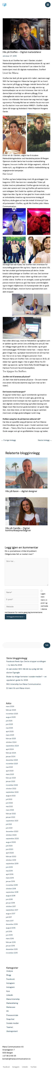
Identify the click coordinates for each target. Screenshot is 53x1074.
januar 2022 (10, 817)
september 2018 (12, 892)
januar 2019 (10, 881)
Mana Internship (13, 999)
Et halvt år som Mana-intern (18, 688)
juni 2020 (9, 849)
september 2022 (12, 792)
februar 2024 (11, 753)
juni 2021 (9, 828)
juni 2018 (9, 899)
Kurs (8, 991)
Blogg (8, 975)
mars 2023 (10, 774)
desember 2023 (12, 760)
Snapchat (10, 1019)
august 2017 (10, 914)
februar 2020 (11, 856)
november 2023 (12, 764)
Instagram (10, 983)
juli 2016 (9, 931)
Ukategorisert (12, 1031)
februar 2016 (11, 942)
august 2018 (10, 896)
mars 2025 (10, 735)
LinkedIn (9, 995)
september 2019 (12, 864)
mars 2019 (10, 878)
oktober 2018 (11, 889)
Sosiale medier (12, 1023)
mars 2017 (10, 921)
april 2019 (9, 874)
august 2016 (10, 928)
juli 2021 (9, 824)
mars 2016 (10, 939)
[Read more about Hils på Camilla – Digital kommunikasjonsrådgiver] (26, 511)
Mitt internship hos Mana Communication (23, 684)
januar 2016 (10, 946)
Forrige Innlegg (8, 440)
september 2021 (12, 821)
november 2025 (12, 714)
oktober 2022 (11, 789)
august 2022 (11, 796)
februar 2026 (11, 710)
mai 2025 (9, 728)
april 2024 (10, 749)
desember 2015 (12, 949)
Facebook (10, 979)
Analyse (9, 971)
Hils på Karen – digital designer (21, 491)
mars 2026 (10, 706)
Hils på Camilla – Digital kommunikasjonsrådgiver (18, 529)
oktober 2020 (11, 835)
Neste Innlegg (45, 440)
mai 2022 (9, 806)
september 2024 (12, 746)
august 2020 (11, 842)
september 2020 (12, 839)
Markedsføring (12, 1003)
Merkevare (10, 1007)
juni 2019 (9, 867)
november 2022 (12, 785)
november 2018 (12, 885)
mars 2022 (10, 810)
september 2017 (12, 910)
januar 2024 (10, 756)
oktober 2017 (11, 906)
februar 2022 (11, 814)
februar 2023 (11, 778)
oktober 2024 (11, 742)
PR (7, 1011)
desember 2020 (12, 831)
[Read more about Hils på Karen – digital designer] (26, 473)
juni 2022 (9, 803)
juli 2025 (9, 721)
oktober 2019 (11, 860)
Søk (46, 645)
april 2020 (10, 853)
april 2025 (10, 731)
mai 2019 (9, 871)
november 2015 (12, 953)
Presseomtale (12, 1015)
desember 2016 (12, 924)
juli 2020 (9, 846)
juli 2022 (9, 799)
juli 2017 (9, 917)
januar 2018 (10, 903)
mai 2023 (9, 767)
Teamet (9, 1027)
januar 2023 (10, 781)
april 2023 (9, 771)
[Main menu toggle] (48, 4)
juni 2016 (9, 935)
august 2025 (11, 717)
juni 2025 (9, 724)
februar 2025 (11, 739)
